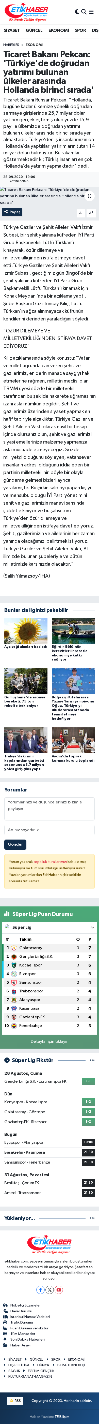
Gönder (15, 844)
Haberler (11, 45)
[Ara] (84, 12)
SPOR (80, 30)
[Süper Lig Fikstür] (92, 1060)
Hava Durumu (21, 1311)
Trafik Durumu (21, 1322)
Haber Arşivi (20, 1345)
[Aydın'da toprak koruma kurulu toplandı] (73, 740)
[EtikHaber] (26, 12)
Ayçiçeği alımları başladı (25, 647)
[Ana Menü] (91, 12)
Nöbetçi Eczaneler (25, 1305)
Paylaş (15, 212)
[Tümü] (92, 1218)
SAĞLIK (14, 1371)
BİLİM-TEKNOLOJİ (71, 1365)
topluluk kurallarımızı (51, 862)
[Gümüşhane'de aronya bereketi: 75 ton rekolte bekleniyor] (25, 681)
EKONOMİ (58, 30)
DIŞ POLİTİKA (18, 1365)
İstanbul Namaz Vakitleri (30, 1317)
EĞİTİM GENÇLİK (41, 1371)
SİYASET (12, 30)
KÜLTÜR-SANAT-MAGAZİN (30, 1376)
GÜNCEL (34, 30)
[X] (49, 1290)
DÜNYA (43, 1365)
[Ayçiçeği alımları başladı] (25, 630)
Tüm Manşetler (22, 1334)
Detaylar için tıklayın (50, 1041)
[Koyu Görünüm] (77, 12)
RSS (17, 1401)
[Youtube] (59, 1290)
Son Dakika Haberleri (27, 1339)
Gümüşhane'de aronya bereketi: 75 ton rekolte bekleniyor (24, 702)
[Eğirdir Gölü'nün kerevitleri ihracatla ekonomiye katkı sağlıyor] (73, 630)
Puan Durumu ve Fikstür (29, 1328)
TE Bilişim (62, 1417)
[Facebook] (40, 1290)
